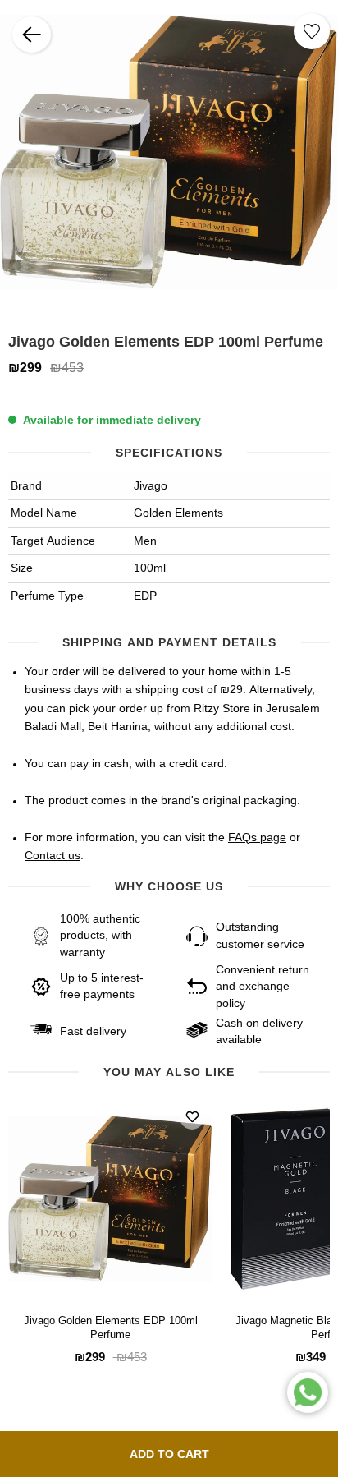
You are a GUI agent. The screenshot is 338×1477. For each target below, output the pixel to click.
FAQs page (257, 838)
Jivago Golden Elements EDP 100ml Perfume (111, 1328)
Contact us (52, 856)
